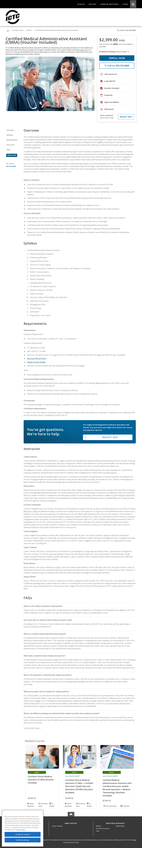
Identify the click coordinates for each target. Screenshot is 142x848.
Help (97, 831)
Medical (29, 30)
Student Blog (120, 826)
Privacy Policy (74, 842)
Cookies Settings (22, 840)
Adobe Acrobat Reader (36, 362)
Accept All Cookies (22, 834)
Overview (10, 130)
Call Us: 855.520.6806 (126, 30)
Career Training (57, 826)
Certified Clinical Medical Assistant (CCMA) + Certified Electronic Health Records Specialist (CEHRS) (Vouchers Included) (79, 786)
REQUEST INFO (126, 117)
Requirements (12, 140)
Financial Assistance (103, 828)
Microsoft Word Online (36, 358)
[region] (22, 828)
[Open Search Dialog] (133, 4)
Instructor (11, 145)
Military (98, 826)
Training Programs (18, 30)
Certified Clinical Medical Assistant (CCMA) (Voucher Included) (41, 779)
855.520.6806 (11, 166)
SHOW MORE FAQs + (32, 728)
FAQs (8, 150)
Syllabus (10, 135)
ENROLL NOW (117, 58)
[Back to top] (71, 823)
